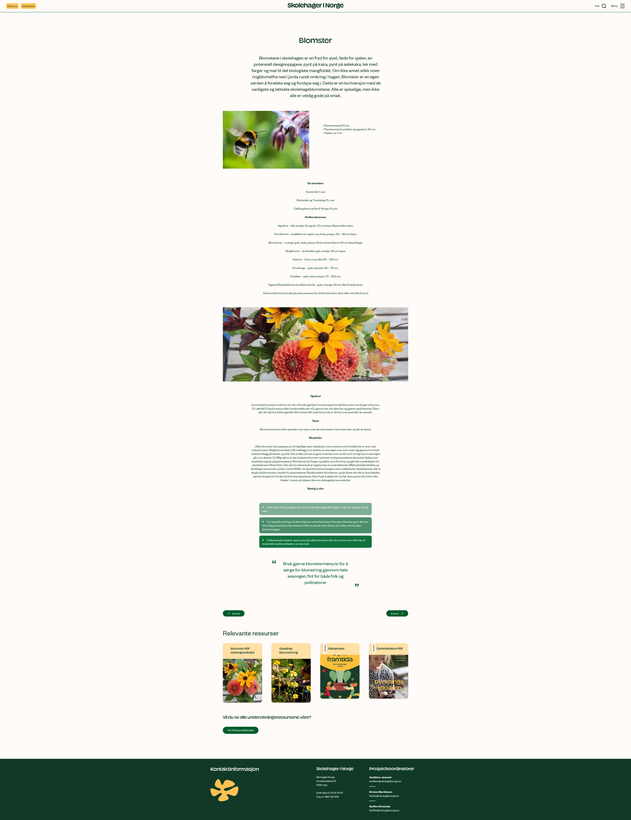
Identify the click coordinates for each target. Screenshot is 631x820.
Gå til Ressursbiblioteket (241, 730)
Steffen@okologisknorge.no (384, 810)
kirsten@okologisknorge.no (384, 795)
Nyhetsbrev (28, 6)
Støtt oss (12, 6)
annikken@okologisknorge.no (385, 781)
